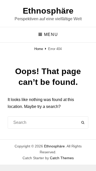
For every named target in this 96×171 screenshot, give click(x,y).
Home (38, 49)
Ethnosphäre (48, 10)
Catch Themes (62, 158)
